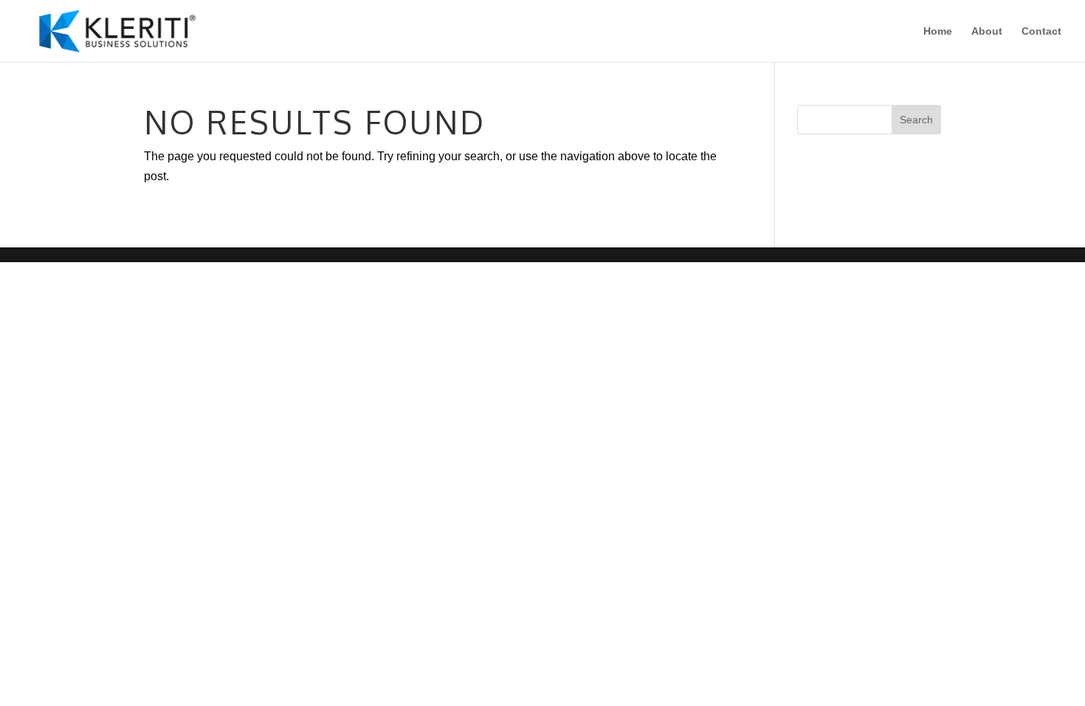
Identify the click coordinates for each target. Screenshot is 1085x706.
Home (937, 31)
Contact (1041, 31)
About (986, 31)
